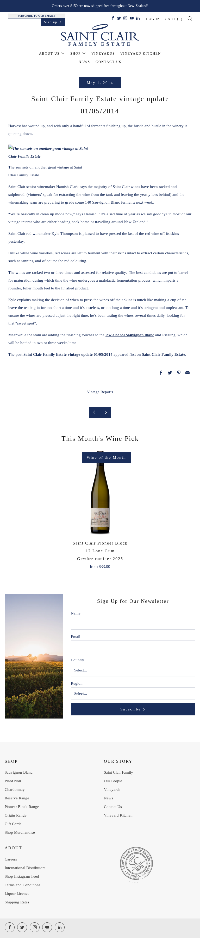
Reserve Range (17, 798)
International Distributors (25, 868)
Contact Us (108, 62)
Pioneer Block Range (22, 807)
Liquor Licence (17, 893)
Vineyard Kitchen (140, 53)
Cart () (174, 19)
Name (75, 613)
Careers (11, 859)
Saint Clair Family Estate (163, 354)
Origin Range (16, 815)
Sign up (50, 22)
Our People (113, 781)
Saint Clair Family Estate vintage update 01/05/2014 (68, 354)
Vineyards (103, 53)
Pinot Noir (13, 781)
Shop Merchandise (20, 832)
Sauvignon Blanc (19, 772)
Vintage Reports (100, 392)
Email (75, 637)
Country (77, 660)
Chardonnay (15, 789)
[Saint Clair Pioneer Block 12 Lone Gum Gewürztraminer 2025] (100, 492)
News (84, 62)
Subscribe (130, 709)
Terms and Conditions (22, 885)
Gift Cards (13, 824)
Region (77, 683)
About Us (49, 53)
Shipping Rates (17, 902)
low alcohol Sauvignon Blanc (129, 335)
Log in (153, 19)
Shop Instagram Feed (22, 876)
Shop (75, 53)
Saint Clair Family (118, 772)
